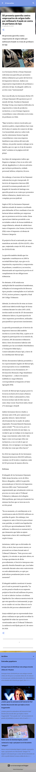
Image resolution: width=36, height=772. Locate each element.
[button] (3, 30)
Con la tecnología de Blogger (19, 765)
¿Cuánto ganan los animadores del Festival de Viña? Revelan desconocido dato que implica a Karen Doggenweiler (17, 704)
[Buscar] (33, 3)
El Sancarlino (9, 3)
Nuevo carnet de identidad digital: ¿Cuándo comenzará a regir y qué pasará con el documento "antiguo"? (16, 742)
